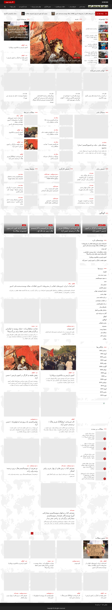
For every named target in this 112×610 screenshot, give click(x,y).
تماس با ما (104, 604)
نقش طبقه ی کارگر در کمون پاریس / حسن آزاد (56, 43)
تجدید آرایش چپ (23, 6)
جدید (26, 45)
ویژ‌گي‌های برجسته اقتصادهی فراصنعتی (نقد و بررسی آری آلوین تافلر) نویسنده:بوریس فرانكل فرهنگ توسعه (42, 82)
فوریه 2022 (103, 360)
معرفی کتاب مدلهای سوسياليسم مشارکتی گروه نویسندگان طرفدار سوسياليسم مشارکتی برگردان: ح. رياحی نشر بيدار (58, 495)
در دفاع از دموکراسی (101, 300)
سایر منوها (13, 6)
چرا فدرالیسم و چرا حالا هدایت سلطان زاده (66, 120)
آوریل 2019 (103, 389)
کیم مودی (58, 311)
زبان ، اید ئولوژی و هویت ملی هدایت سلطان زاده (66, 132)
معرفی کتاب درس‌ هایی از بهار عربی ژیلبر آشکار (58, 451)
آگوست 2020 (102, 366)
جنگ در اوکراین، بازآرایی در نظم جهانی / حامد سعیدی (103, 28)
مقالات (21, 26)
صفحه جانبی (82, 6)
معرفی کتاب (63, 465)
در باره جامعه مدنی (101, 297)
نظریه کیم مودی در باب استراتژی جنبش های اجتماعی (66, 188)
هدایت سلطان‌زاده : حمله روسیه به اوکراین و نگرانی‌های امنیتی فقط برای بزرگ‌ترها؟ (103, 54)
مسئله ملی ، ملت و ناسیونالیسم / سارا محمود (91, 127)
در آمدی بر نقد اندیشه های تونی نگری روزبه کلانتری (95, 82)
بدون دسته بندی (102, 275)
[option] (56, 43)
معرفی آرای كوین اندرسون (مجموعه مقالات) (51, 14)
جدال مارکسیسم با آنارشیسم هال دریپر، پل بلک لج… (19, 14)
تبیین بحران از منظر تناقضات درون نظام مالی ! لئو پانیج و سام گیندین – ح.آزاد (101, 435)
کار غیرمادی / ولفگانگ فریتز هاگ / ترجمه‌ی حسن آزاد (31, 156)
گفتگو (104, 316)
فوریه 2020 (103, 379)
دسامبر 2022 (102, 350)
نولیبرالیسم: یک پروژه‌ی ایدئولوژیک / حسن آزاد (21, 404)
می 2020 (103, 376)
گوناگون (25, 26)
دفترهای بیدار (73, 6)
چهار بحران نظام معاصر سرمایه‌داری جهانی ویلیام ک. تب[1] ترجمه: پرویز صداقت (101, 455)
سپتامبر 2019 (102, 382)
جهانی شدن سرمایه (36, 6)
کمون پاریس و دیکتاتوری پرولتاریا (18, 47)
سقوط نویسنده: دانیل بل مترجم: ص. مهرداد (16, 82)
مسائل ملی (104, 142)
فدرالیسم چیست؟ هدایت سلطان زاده (66, 144)
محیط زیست (20, 174)
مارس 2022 (103, 357)
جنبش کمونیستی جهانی (100, 291)
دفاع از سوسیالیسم (60, 6)
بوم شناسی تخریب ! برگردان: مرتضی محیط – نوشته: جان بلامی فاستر (31, 188)
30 (44, 533)
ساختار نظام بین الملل (100, 310)
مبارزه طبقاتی (102, 323)
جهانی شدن (104, 93)
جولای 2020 (103, 369)
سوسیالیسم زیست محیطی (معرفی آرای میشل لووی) (31, 176)
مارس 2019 (103, 392)
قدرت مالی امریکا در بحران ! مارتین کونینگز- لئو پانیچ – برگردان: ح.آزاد (101, 445)
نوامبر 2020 (103, 363)
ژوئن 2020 (103, 373)
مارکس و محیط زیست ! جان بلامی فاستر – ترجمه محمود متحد (31, 200)
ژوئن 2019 (103, 385)
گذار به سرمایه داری (101, 313)
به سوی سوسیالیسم (54, 174)
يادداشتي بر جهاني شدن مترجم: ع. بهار (101, 475)
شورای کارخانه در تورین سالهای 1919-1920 (66, 176)
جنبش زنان (91, 173)
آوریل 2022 (103, 353)
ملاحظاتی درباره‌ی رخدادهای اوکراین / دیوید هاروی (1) (103, 37)
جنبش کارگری (47, 6)
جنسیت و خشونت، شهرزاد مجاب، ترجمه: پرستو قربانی (101, 200)
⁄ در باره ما (98, 604)
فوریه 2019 (103, 395)
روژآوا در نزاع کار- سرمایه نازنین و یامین (66, 156)
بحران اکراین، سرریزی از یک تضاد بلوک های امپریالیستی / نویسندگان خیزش (103, 46)
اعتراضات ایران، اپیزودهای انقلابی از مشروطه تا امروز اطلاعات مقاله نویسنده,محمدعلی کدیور (31, 120)
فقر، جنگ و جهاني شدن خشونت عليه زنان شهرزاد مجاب (101, 188)
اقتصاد (104, 272)
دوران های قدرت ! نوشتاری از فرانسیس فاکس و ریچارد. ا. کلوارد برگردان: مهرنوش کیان (69, 82)
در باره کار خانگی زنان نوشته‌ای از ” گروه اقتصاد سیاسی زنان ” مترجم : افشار (101, 176)
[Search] (5, 6)
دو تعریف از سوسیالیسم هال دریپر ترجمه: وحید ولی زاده (21, 451)
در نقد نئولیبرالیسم (34, 419)
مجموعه (33, 326)
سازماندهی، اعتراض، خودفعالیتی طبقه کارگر (66, 200)
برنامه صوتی (9, 2)
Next (47, 533)
